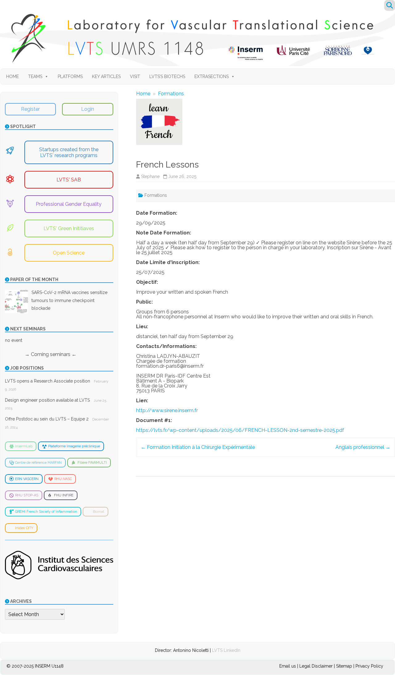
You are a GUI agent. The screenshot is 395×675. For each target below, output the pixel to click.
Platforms (70, 76)
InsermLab (23, 446)
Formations (171, 94)
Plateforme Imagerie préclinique (74, 446)
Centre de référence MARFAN (38, 463)
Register (30, 109)
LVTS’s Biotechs (167, 76)
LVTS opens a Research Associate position (47, 381)
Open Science (69, 253)
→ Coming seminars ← (41, 354)
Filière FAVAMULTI (92, 463)
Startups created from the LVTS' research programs (68, 152)
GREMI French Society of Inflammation (46, 512)
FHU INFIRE (63, 495)
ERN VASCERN (27, 479)
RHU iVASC (63, 479)
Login (87, 109)
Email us (288, 666)
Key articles (106, 76)
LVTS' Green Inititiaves (69, 228)
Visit (135, 76)
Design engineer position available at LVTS (47, 400)
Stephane (150, 176)
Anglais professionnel (362, 447)
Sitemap (344, 666)
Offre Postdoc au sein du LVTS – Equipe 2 (47, 418)
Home (12, 76)
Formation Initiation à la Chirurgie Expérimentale (198, 447)
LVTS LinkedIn (226, 650)
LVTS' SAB (68, 180)
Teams (35, 76)
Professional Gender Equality (69, 204)
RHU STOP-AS (26, 495)
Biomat (98, 512)
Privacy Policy (369, 666)
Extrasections (211, 76)
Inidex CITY (24, 528)
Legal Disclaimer (316, 666)
